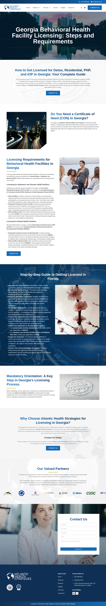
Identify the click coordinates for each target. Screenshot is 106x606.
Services (45, 7)
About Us (35, 7)
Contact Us (71, 7)
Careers (55, 7)
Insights (63, 7)
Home (28, 7)
